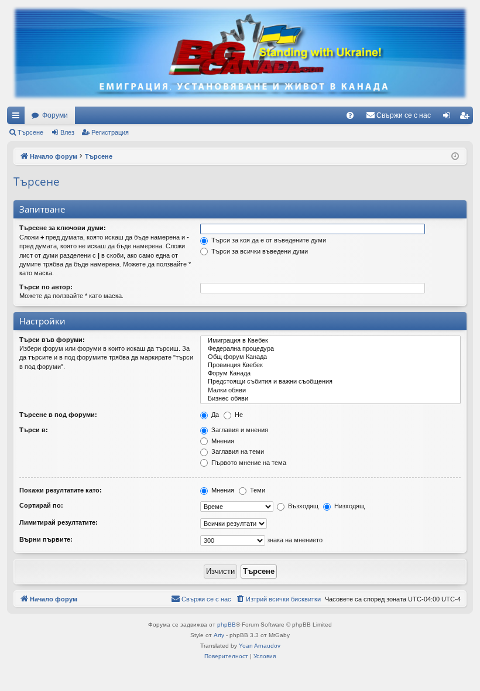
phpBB (226, 624)
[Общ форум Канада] (330, 357)
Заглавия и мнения (239, 429)
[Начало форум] (240, 53)
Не (238, 414)
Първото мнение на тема (248, 462)
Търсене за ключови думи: (62, 227)
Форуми (55, 115)
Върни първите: (46, 539)
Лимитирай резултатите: (58, 522)
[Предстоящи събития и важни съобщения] (330, 382)
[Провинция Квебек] (330, 365)
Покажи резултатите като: (60, 490)
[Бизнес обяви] (330, 399)
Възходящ (302, 505)
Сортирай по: (41, 505)
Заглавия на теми (237, 451)
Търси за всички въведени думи (259, 251)
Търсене (30, 132)
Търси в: (33, 429)
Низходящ (348, 505)
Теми (256, 490)
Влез (67, 132)
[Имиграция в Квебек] (330, 341)
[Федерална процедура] (330, 349)
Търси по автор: (46, 286)
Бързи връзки (18, 117)
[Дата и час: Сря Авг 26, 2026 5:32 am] (455, 156)
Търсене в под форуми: (58, 414)
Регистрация (110, 132)
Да (214, 414)
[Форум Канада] (330, 374)
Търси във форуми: (52, 339)
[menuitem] (350, 115)
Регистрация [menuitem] (466, 117)
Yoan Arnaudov (259, 645)
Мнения (222, 440)
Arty (219, 635)
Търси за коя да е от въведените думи (268, 240)
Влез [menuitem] (449, 117)
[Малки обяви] (330, 390)
